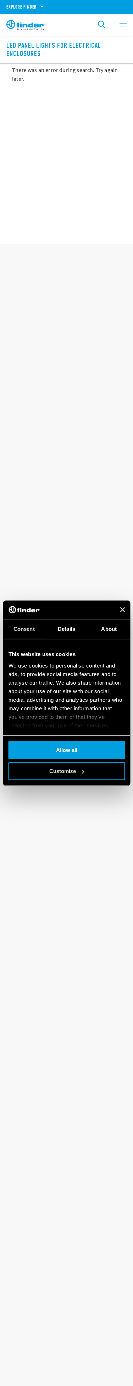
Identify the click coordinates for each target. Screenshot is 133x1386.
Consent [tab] (24, 629)
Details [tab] (66, 629)
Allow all (66, 750)
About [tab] (109, 629)
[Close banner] (122, 609)
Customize (62, 771)
